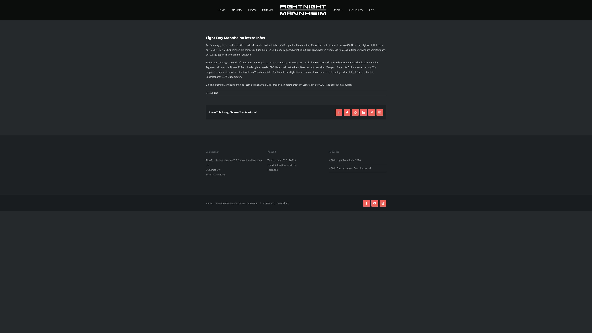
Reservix (319, 62)
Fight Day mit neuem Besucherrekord (351, 168)
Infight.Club (355, 72)
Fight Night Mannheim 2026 (346, 160)
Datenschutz (282, 203)
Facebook (272, 169)
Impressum (268, 203)
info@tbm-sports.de (285, 164)
